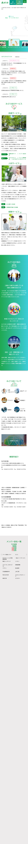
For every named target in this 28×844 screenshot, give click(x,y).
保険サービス (14, 212)
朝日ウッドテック (7, 561)
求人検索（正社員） (11, 204)
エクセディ (17, 578)
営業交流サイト (12, 153)
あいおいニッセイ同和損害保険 (8, 559)
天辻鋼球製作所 (6, 571)
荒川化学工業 (6, 574)
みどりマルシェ (12, 157)
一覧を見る (17, 56)
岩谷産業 (17, 568)
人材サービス (14, 163)
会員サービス (14, 113)
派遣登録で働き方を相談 (12, 207)
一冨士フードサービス (20, 558)
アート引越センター (7, 554)
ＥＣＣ (16, 554)
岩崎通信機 (17, 564)
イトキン (17, 561)
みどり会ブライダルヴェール (19, 159)
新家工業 (5, 578)
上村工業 (17, 571)
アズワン (5, 568)
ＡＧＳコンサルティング (20, 575)
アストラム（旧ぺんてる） (7, 565)
